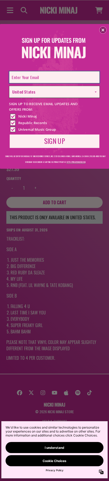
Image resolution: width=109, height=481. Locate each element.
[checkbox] (55, 116)
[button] (103, 30)
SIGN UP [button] (54, 141)
